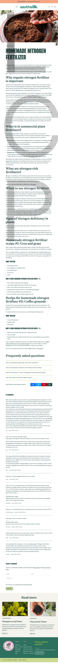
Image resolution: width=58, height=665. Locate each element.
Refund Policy (27, 647)
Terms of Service (46, 567)
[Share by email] (49, 384)
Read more (5, 633)
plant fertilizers (11, 133)
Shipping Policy (28, 651)
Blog (16, 653)
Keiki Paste (18, 647)
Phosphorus (6, 618)
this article (40, 348)
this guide (33, 184)
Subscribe (39, 653)
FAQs (24, 645)
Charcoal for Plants (38, 622)
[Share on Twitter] (38, 384)
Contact (17, 651)
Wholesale (18, 649)
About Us (17, 645)
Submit (9, 588)
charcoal (33, 618)
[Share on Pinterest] (44, 384)
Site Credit (22, 660)
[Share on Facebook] (33, 384)
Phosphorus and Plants (12, 621)
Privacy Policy (36, 567)
